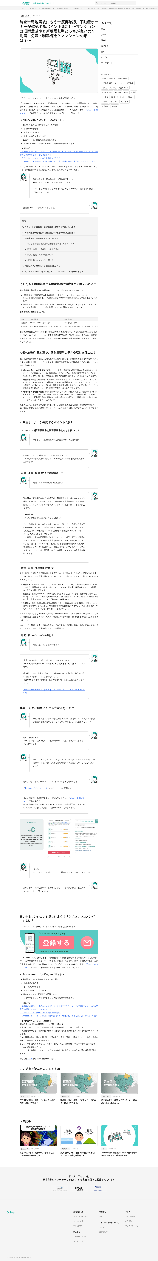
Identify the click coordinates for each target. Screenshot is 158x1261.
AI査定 (101, 1216)
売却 (105, 102)
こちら (30, 1058)
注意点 (118, 92)
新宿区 (115, 106)
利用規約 (128, 1221)
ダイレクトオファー (80, 1241)
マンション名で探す (80, 1216)
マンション (120, 83)
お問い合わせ (130, 1216)
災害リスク (124, 88)
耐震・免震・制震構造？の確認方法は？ (44, 249)
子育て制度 (108, 92)
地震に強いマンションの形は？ (40, 260)
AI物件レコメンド (79, 1236)
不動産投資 (108, 83)
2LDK (106, 97)
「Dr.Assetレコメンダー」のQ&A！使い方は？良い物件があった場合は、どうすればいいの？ (59, 161)
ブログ (101, 1227)
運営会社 (102, 1232)
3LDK (131, 97)
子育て (113, 88)
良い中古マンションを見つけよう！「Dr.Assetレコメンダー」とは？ (54, 271)
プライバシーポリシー (133, 1226)
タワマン (114, 102)
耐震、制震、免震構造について (40, 254)
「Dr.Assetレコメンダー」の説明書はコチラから (40, 158)
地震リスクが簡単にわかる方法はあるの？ (42, 266)
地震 (134, 92)
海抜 (126, 92)
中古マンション (109, 78)
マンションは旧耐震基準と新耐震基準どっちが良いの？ (50, 244)
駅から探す (77, 1226)
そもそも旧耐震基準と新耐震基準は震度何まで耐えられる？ (50, 227)
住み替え (125, 102)
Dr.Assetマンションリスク (36, 788)
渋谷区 (106, 106)
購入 (105, 88)
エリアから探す (79, 1221)
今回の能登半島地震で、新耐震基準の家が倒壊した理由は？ (50, 233)
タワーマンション (118, 97)
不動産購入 (123, 78)
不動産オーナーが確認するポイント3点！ (42, 238)
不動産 (130, 83)
